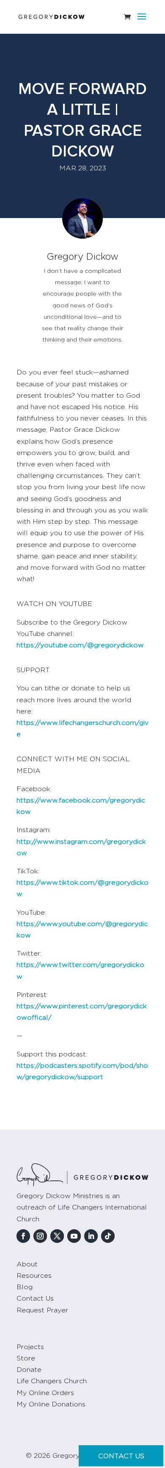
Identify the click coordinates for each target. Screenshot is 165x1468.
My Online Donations (50, 1404)
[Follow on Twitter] (57, 1236)
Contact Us (35, 1298)
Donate (28, 1369)
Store (25, 1358)
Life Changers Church (51, 1381)
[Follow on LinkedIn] (91, 1236)
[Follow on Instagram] (40, 1236)
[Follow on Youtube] (74, 1236)
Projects (30, 1347)
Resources (34, 1275)
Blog (24, 1287)
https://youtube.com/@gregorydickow (80, 645)
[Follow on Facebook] (23, 1236)
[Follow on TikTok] (108, 1236)
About (27, 1264)
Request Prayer (42, 1310)
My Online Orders (45, 1393)
